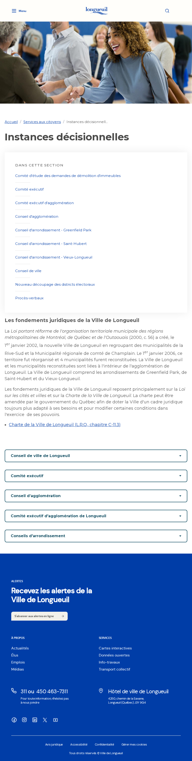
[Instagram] (24, 720)
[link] (11, 122)
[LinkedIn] (34, 720)
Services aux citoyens (42, 122)
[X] (45, 720)
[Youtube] (55, 720)
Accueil (11, 122)
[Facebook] (14, 720)
